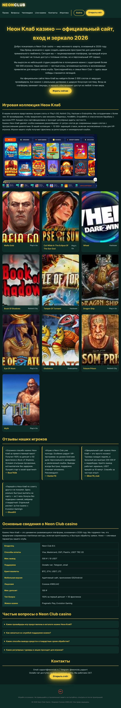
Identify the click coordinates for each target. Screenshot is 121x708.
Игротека (64, 13)
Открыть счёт (95, 12)
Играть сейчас (60, 91)
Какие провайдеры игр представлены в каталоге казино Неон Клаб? (39, 624)
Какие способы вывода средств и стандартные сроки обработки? (38, 641)
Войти (79, 13)
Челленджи (27, 13)
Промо (5, 13)
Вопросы (15, 13)
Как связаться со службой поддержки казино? (28, 633)
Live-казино (40, 13)
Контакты (52, 13)
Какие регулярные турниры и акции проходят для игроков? (34, 650)
